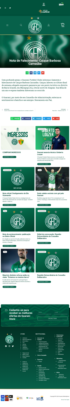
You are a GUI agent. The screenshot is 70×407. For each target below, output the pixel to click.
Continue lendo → (9, 157)
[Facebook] (6, 346)
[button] (27, 72)
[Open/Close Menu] (7, 25)
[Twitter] (13, 346)
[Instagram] (9, 346)
